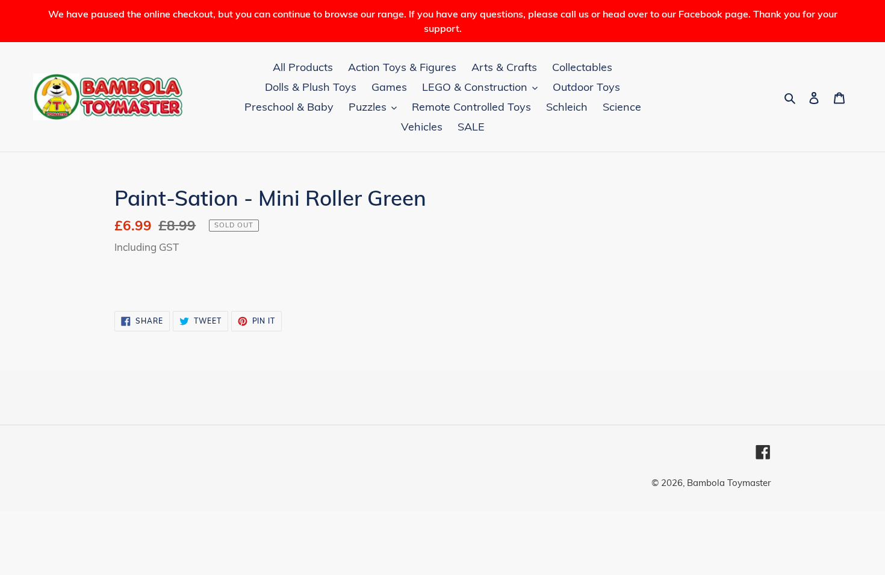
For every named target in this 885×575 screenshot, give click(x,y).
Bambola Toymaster (729, 482)
